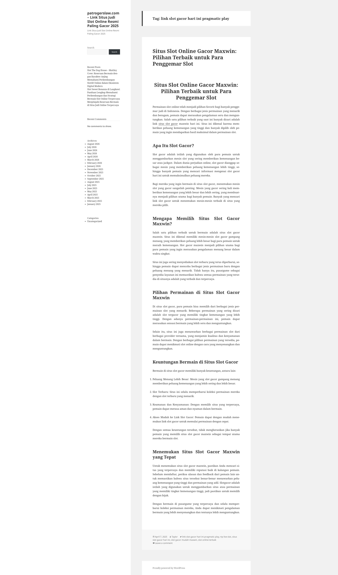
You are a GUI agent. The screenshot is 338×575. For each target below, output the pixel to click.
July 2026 (92, 147)
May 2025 (92, 191)
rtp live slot (225, 536)
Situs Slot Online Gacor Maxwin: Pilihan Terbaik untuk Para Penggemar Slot (195, 57)
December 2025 (95, 169)
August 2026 (93, 143)
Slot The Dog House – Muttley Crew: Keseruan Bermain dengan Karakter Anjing (102, 73)
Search (90, 47)
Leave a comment (164, 543)
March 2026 (93, 159)
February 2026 (94, 162)
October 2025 (94, 175)
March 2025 (93, 197)
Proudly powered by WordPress (169, 568)
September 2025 (95, 178)
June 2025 (92, 188)
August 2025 (93, 181)
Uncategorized (94, 221)
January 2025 (94, 204)
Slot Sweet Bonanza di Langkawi (103, 89)
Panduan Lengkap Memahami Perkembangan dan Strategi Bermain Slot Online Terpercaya (103, 95)
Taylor (175, 536)
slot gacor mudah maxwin (184, 539)
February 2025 (94, 201)
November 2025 (95, 172)
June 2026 (92, 150)
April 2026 (92, 156)
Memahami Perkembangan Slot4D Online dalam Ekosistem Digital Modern (103, 83)
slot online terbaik (207, 539)
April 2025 (92, 194)
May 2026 (92, 153)
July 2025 (92, 185)
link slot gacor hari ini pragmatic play (200, 536)
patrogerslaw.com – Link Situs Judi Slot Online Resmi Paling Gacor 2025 (103, 19)
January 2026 (94, 166)
